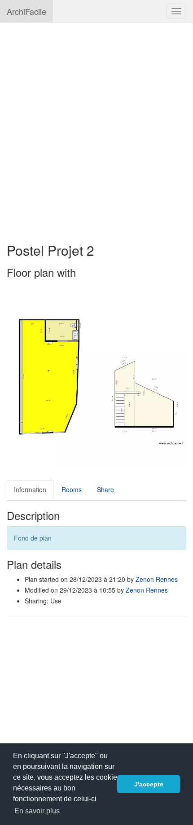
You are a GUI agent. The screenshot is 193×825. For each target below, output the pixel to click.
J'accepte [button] (148, 784)
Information (30, 489)
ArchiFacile (26, 11)
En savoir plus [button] (37, 811)
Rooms (71, 489)
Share (105, 489)
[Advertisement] (96, 128)
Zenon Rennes (157, 579)
